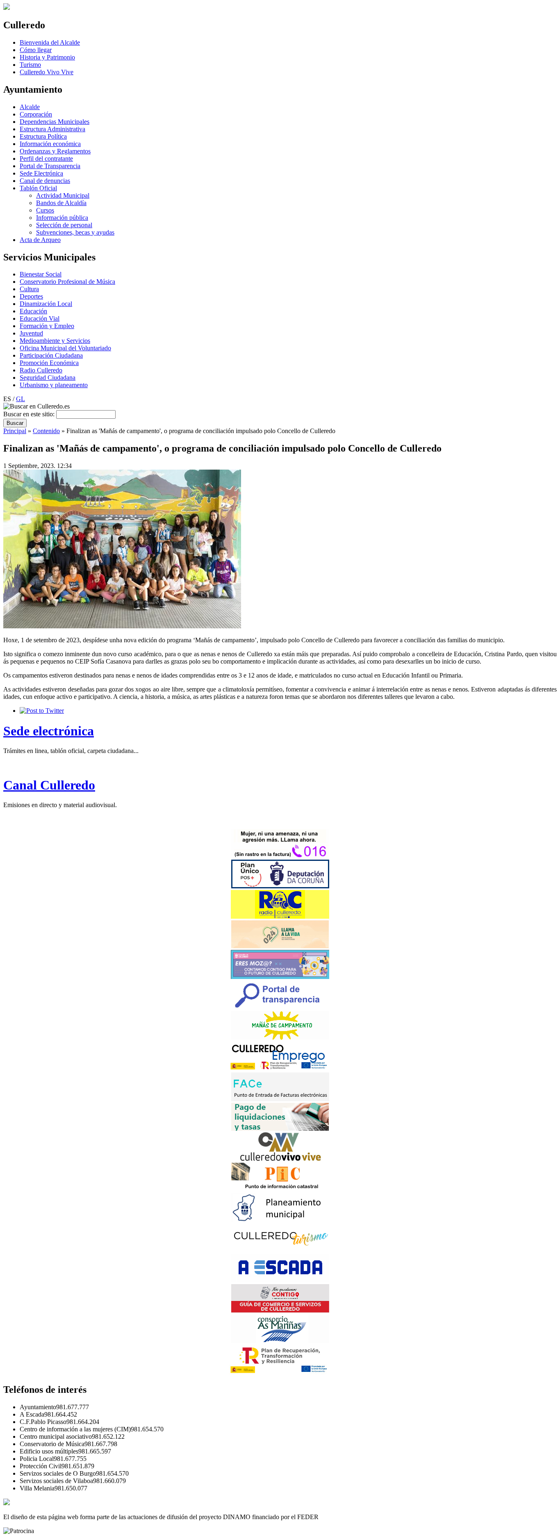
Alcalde (30, 106)
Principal (14, 430)
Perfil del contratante (46, 158)
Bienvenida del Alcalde (50, 42)
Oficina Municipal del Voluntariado (65, 348)
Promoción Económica (49, 362)
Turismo (30, 64)
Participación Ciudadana (51, 355)
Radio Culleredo (41, 370)
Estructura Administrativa (52, 129)
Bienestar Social (40, 274)
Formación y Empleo (47, 325)
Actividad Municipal (62, 195)
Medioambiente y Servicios (55, 340)
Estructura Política (43, 136)
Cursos (45, 210)
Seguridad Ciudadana (47, 377)
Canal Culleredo (49, 785)
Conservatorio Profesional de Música (67, 281)
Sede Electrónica (41, 173)
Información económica (50, 143)
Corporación (36, 114)
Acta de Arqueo (40, 239)
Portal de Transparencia (50, 165)
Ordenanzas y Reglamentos (55, 151)
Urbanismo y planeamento (54, 384)
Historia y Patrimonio (47, 57)
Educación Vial (39, 318)
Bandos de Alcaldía (61, 202)
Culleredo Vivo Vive (46, 71)
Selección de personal (64, 224)
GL (20, 398)
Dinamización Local (46, 303)
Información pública (62, 217)
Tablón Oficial (38, 188)
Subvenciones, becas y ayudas (75, 232)
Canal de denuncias (45, 180)
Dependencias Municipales (54, 121)
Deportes (31, 296)
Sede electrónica (48, 730)
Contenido (46, 430)
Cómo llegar (36, 49)
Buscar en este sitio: (29, 414)
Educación (33, 311)
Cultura (29, 288)
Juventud (31, 333)
